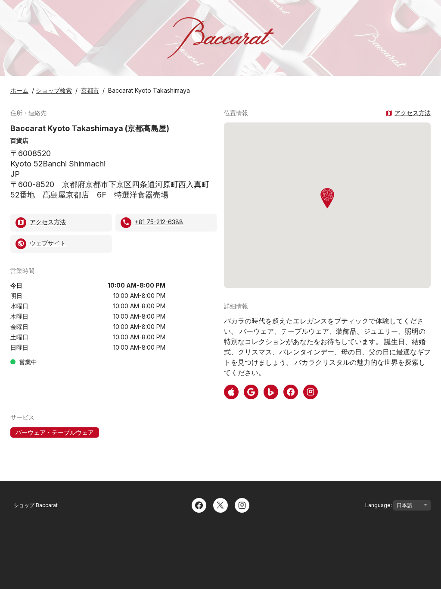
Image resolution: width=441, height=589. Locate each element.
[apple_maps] (231, 391)
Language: (379, 505)
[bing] (271, 391)
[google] (251, 391)
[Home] (220, 38)
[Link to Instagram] (310, 391)
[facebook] (290, 391)
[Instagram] (242, 504)
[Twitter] (220, 504)
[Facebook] (199, 504)
